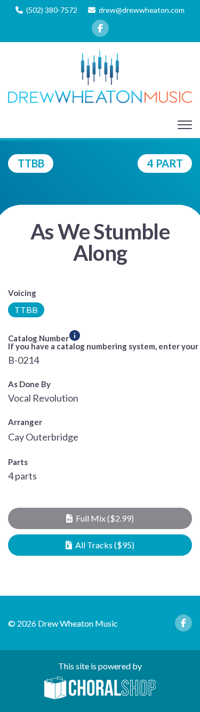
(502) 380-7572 (51, 9)
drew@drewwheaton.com (142, 9)
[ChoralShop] (100, 688)
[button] (100, 518)
